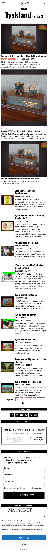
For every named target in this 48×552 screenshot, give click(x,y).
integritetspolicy (17, 490)
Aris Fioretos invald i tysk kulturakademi (27, 244)
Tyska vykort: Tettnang (26, 294)
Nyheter (29, 248)
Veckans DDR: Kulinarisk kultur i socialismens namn (20, 179)
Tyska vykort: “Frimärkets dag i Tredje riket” (30, 216)
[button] (44, 516)
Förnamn (8, 474)
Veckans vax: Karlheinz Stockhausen (25, 192)
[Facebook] (12, 415)
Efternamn (8, 481)
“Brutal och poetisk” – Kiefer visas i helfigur (29, 266)
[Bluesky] (26, 415)
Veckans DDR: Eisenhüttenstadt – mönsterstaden (20, 131)
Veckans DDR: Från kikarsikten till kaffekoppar (23, 56)
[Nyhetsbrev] (35, 415)
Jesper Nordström (9, 59)
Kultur (28, 221)
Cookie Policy (23, 549)
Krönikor (34, 59)
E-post (6, 468)
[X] (17, 415)
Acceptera (24, 537)
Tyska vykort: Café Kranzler (28, 381)
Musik (28, 196)
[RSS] (31, 415)
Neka (24, 544)
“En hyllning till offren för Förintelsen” (27, 316)
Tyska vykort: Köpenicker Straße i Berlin (30, 360)
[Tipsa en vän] (21, 415)
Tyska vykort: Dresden (25, 339)
